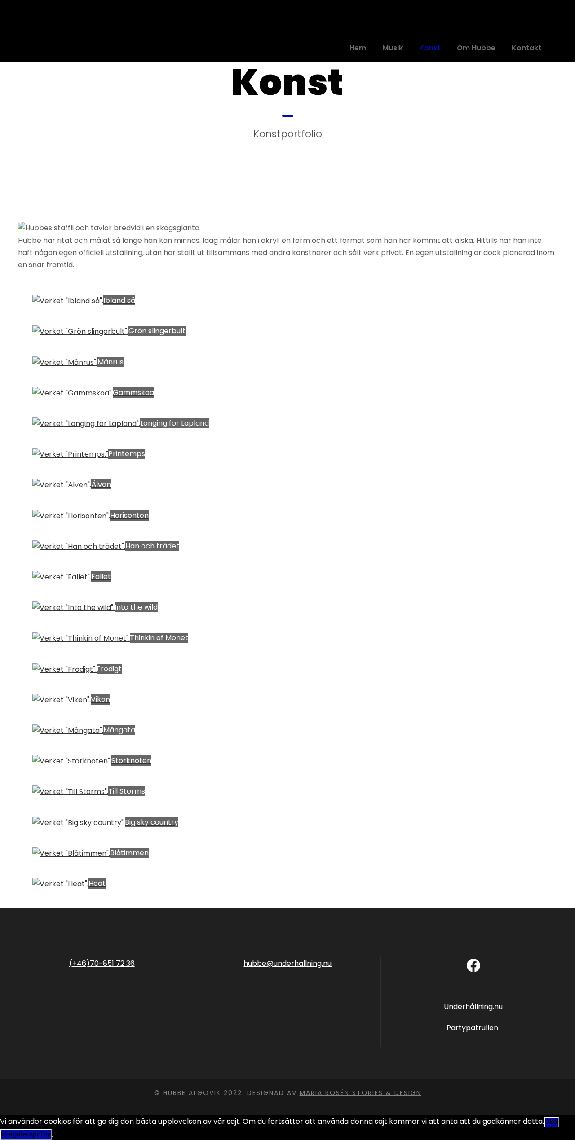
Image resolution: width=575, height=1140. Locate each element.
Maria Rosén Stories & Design (360, 1092)
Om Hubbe (476, 48)
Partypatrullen (472, 1028)
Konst (430, 48)
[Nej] (52, 1136)
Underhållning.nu (473, 1006)
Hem (357, 48)
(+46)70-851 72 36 (102, 963)
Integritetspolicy (26, 1134)
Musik (392, 48)
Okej (551, 1122)
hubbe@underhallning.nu (287, 963)
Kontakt (526, 48)
